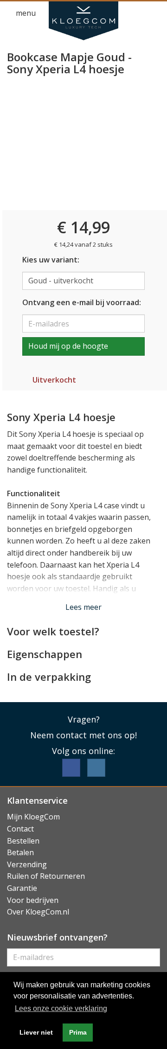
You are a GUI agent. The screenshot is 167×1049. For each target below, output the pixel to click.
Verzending (27, 864)
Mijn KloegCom (33, 817)
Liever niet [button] (36, 1032)
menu (25, 13)
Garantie (22, 888)
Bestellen (23, 841)
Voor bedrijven (32, 900)
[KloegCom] (83, 20)
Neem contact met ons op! (83, 735)
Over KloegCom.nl (38, 912)
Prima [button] (78, 1032)
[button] (137, 13)
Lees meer (83, 607)
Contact (20, 829)
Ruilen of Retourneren (46, 876)
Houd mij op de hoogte (68, 346)
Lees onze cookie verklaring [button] (61, 1008)
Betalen (20, 852)
